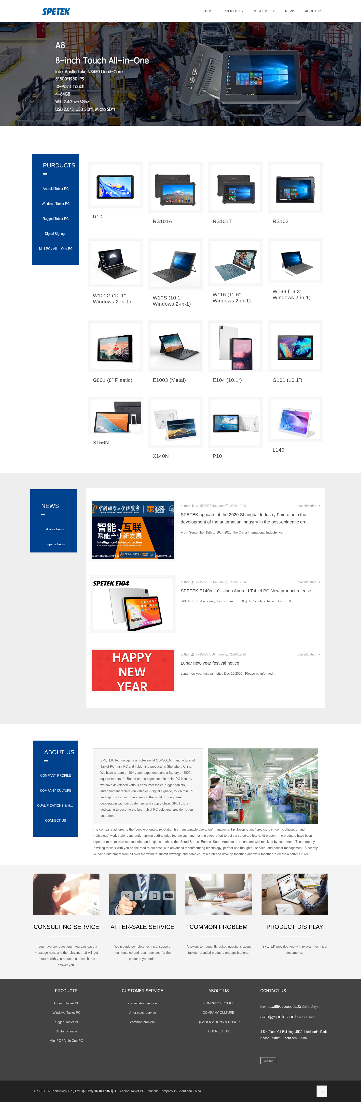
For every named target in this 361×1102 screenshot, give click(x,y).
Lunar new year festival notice (210, 662)
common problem (142, 1022)
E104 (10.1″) (227, 380)
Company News (53, 544)
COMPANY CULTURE (55, 790)
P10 (217, 456)
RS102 (281, 221)
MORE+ (268, 1060)
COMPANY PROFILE (55, 775)
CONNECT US (55, 820)
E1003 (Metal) (169, 380)
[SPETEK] (56, 11)
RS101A (162, 221)
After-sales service (142, 1012)
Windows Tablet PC (55, 203)
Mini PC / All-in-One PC (55, 248)
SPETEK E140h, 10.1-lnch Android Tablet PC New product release (246, 590)
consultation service (142, 1003)
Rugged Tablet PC (56, 218)
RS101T (222, 221)
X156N (101, 442)
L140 (278, 449)
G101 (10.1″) (287, 380)
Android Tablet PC (56, 188)
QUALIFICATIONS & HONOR (55, 805)
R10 (97, 216)
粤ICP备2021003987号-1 (99, 1091)
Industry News (53, 529)
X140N (161, 456)
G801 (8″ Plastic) (112, 380)
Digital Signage (55, 233)
